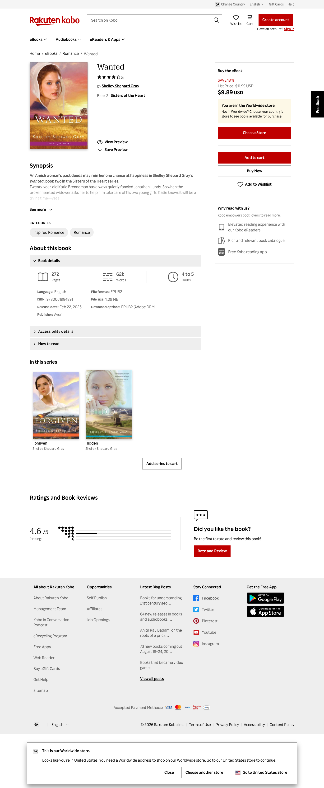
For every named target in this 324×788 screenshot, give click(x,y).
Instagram (210, 643)
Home (35, 53)
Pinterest (210, 621)
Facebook (210, 598)
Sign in (289, 29)
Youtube (209, 632)
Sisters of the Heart (128, 95)
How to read (49, 343)
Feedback (317, 104)
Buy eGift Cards (46, 668)
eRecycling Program (50, 635)
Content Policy (282, 724)
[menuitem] (39, 39)
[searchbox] (151, 20)
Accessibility (254, 724)
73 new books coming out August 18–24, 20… (161, 649)
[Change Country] (36, 724)
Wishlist (235, 24)
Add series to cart (162, 463)
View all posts (152, 678)
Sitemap (40, 690)
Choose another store (204, 772)
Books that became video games (161, 665)
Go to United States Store (265, 772)
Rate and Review (212, 551)
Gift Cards (276, 4)
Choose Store (254, 132)
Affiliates (94, 608)
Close (169, 772)
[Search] (216, 20)
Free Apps (42, 646)
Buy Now (254, 171)
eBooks (51, 53)
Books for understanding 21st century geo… (161, 600)
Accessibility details (55, 331)
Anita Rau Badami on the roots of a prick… (161, 633)
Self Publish (97, 598)
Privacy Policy (227, 724)
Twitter (208, 609)
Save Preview (116, 149)
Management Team (49, 608)
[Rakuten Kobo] (54, 21)
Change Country (233, 4)
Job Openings (98, 619)
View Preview (116, 142)
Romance (71, 53)
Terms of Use (200, 724)
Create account (275, 19)
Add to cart (254, 157)
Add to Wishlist (258, 184)
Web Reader (44, 657)
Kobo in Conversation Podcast (51, 622)
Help (290, 4)
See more (38, 209)
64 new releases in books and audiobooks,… (161, 617)
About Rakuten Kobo (50, 598)
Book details (49, 260)
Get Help (40, 679)
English (57, 724)
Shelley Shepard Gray (120, 86)
